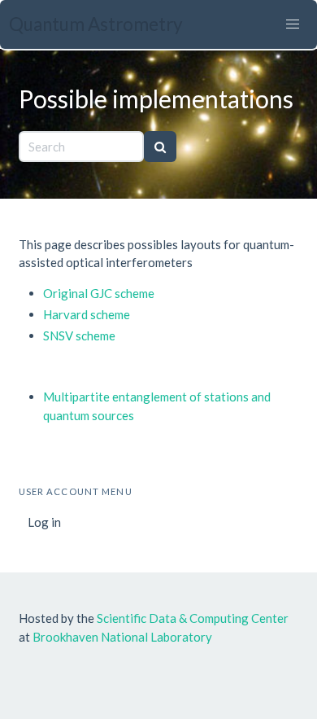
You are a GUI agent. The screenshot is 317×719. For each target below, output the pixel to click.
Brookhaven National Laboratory (122, 636)
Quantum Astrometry (96, 24)
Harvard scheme (86, 314)
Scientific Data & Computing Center (193, 618)
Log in (44, 522)
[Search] (160, 146)
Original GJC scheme (98, 293)
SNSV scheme (79, 335)
